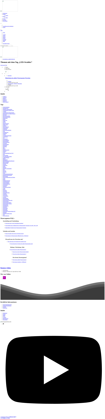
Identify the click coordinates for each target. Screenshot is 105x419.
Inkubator (5, 146)
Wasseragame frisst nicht (7, 200)
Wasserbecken (5, 205)
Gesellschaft (5, 136)
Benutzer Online (5, 268)
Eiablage (4, 125)
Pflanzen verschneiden (7, 168)
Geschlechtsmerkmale (7, 135)
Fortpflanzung (5, 132)
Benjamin (5, 114)
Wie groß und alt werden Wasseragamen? (18, 249)
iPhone (4, 148)
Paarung (4, 164)
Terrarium (5, 190)
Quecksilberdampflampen (8, 174)
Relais (4, 179)
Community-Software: (8, 416)
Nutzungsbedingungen (7, 304)
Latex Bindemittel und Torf (8, 153)
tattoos (4, 189)
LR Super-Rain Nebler (7, 156)
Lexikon (4, 39)
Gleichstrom (5, 138)
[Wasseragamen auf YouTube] (54, 414)
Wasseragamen (6, 201)
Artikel (4, 34)
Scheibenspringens (6, 180)
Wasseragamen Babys (7, 202)
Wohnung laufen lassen (7, 213)
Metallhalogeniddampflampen (8, 160)
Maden (4, 158)
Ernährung (5, 129)
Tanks (4, 188)
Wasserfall (5, 206)
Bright (4, 119)
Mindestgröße (5, 163)
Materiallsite (5, 159)
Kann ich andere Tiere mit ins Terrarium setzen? (14, 233)
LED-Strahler (5, 155)
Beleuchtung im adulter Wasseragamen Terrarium (17, 78)
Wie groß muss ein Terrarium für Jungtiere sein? (17, 241)
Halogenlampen (6, 140)
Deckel (4, 122)
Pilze (4, 169)
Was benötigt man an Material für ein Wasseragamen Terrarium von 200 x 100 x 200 (21, 225)
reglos (4, 178)
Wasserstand (5, 208)
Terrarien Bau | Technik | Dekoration (15, 83)
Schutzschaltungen (6, 183)
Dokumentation (6, 123)
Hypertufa (5, 143)
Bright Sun (5, 120)
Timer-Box (5, 191)
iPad (4, 147)
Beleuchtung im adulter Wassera (9, 113)
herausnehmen (5, 141)
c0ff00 (4, 121)
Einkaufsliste (5, 128)
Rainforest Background (7, 175)
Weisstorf (5, 212)
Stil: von (5, 417)
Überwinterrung (6, 215)
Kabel (4, 152)
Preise (4, 172)
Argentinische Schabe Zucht (8, 110)
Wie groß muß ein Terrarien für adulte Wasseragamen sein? (21, 243)
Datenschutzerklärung (7, 305)
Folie (4, 131)
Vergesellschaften (6, 192)
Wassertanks (5, 210)
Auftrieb (4, 111)
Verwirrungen (5, 196)
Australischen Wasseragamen (8, 112)
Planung (4, 170)
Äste (4, 214)
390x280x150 (5, 108)
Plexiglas (4, 171)
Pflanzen (4, 167)
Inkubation (5, 145)
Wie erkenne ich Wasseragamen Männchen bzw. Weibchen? (16, 235)
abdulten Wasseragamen (7, 109)
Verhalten (5, 193)
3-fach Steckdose (6, 107)
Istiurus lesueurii (6, 149)
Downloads (5, 319)
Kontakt (4, 306)
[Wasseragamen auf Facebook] (3, 323)
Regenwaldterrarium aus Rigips (9, 177)
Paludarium (5, 165)
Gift (3, 137)
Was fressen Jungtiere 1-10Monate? (19, 262)
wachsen (4, 197)
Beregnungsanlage (6, 115)
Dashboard (5, 313)
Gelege (4, 134)
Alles (4, 32)
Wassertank (5, 209)
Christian (9, 81)
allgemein (9, 75)
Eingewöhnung (6, 126)
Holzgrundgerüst (6, 142)
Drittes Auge (5, 124)
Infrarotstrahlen (6, 144)
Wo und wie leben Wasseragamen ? (19, 254)
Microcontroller (6, 162)
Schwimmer (5, 185)
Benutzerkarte (5, 318)
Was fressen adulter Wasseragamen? (19, 259)
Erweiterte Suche (6, 43)
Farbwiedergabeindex (7, 130)
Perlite (4, 166)
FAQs (4, 316)
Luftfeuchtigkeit (6, 157)
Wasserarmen (5, 204)
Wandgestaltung (6, 199)
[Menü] (0, 23)
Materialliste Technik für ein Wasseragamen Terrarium (15, 227)
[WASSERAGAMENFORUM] (9, 11)
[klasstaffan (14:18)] (4, 278)
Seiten (4, 35)
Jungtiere (4, 151)
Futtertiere (5, 133)
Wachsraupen (5, 198)
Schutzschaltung (6, 182)
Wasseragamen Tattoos (7, 203)
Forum (4, 36)
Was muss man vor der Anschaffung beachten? (14, 223)
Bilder (4, 38)
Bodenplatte (5, 118)
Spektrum (5, 186)
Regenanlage (5, 176)
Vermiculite (5, 194)
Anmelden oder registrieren (8, 26)
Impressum (5, 307)
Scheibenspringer (6, 181)
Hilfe (4, 41)
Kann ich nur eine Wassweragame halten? (21, 251)
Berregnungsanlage (6, 117)
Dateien (4, 40)
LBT (4, 154)
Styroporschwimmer (7, 187)
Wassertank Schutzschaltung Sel (9, 211)
